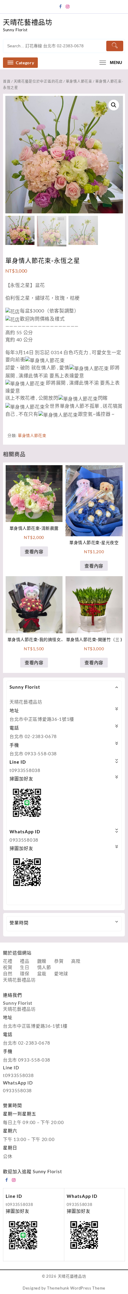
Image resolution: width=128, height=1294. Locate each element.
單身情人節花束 (79, 81)
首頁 (6, 81)
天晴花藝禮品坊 (27, 22)
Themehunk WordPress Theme (76, 1288)
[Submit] (115, 46)
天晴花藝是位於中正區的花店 (38, 81)
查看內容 (34, 551)
